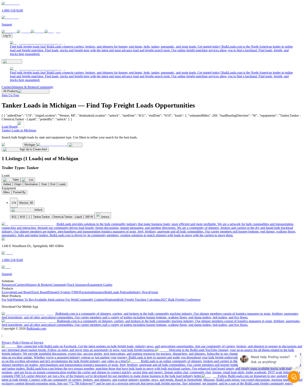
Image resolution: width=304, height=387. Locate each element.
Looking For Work (65, 299)
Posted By (19, 192)
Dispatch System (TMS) (64, 292)
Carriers (7, 87)
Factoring (86, 292)
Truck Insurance (77, 284)
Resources (8, 284)
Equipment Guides (100, 284)
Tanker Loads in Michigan (19, 130)
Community (45, 87)
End (52, 184)
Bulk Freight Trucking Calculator (139, 299)
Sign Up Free (10, 95)
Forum (153, 292)
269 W (89, 216)
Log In (7, 35)
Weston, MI (26, 202)
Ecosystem (9, 292)
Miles (6, 192)
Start (44, 184)
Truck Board (39, 292)
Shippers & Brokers (25, 87)
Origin (17, 184)
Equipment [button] (9, 188)
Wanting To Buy (23, 299)
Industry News (139, 292)
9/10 (22, 216)
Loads (62, 184)
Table (15, 179)
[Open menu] (12, 61)
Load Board (9, 126)
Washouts (111, 299)
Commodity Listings (91, 299)
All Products (10, 91)
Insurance (98, 292)
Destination (31, 184)
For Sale (7, 299)
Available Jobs (43, 299)
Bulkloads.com (36, 328)
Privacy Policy (11, 342)
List (31, 179)
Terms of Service (32, 342)
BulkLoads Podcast (117, 292)
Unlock (38, 209)
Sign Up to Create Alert (33, 149)
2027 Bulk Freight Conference (181, 299)
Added (7, 184)
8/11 (14, 216)
